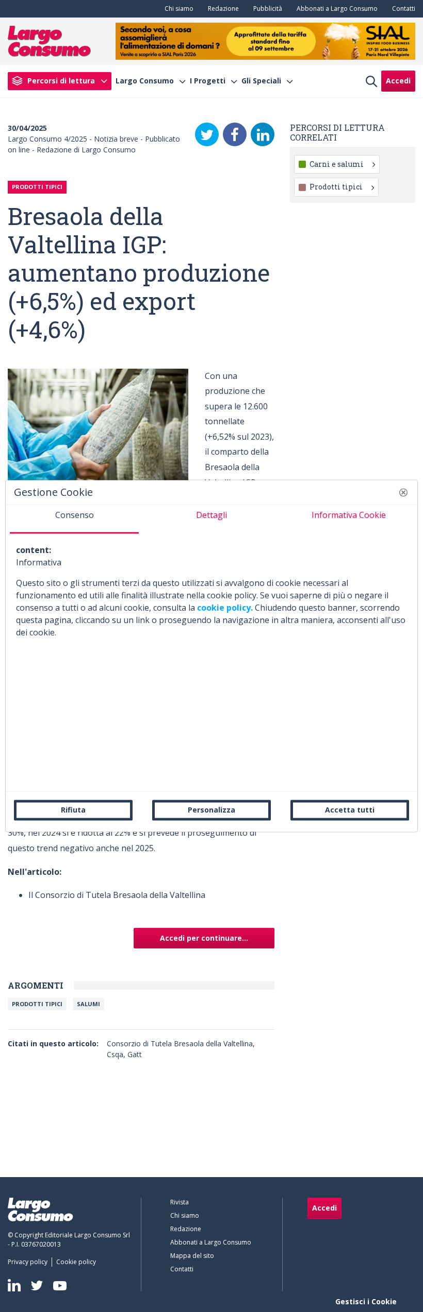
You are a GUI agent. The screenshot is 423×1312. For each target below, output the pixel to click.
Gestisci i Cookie (366, 1301)
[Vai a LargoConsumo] (49, 40)
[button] (403, 492)
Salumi (88, 1004)
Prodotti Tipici (37, 1004)
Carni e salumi (337, 164)
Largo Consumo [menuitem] (145, 80)
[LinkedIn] (262, 134)
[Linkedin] (14, 1285)
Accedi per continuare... (204, 938)
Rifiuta (73, 810)
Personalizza (211, 810)
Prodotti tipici (336, 187)
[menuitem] (176, 9)
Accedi (398, 80)
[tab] (74, 519)
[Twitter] (207, 134)
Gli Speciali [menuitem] (261, 80)
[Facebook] (235, 134)
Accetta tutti (350, 810)
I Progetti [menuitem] (207, 80)
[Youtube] (60, 1285)
